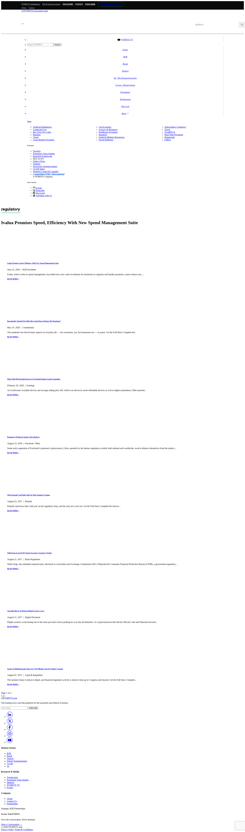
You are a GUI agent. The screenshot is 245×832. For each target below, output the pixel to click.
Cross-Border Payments (43, 140)
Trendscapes (125, 99)
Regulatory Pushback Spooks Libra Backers (23, 437)
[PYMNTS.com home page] (35, 11)
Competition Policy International (48, 174)
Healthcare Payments (108, 132)
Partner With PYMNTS (111, 4)
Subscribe (40, 190)
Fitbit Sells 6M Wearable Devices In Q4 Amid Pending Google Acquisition (33, 379)
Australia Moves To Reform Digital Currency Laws (25, 611)
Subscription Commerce (175, 127)
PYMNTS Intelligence (31, 4)
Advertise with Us (44, 195)
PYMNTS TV (127, 40)
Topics (29, 121)
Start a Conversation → (11, 824)
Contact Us (12, 801)
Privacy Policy (7, 829)
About (24, 8)
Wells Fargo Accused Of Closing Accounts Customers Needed (29, 553)
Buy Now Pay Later (42, 132)
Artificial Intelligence (42, 127)
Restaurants (169, 137)
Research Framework (42, 156)
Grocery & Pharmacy (108, 129)
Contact (31, 8)
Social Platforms (106, 140)
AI (8, 766)
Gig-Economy (105, 127)
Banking (37, 134)
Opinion (36, 164)
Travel (167, 129)
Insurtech (103, 134)
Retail (125, 64)
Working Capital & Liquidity (46, 171)
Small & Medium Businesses (111, 137)
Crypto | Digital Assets (125, 85)
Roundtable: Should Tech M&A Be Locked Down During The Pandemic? (34, 321)
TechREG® (169, 132)
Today (125, 50)
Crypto (10, 763)
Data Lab (125, 106)
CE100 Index (39, 169)
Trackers (37, 151)
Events (79, 4)
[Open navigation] (23, 23)
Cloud (35, 137)
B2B (125, 57)
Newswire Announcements (45, 166)
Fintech (125, 71)
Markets (10, 782)
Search (57, 45)
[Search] (241, 25)
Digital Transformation (17, 761)
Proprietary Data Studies (44, 153)
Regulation (125, 92)
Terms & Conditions (24, 829)
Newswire (68, 4)
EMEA (167, 140)
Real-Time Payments (173, 134)
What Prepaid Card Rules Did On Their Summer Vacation (28, 495)
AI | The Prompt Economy (125, 78)
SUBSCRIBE (90, 4)
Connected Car (39, 129)
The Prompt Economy (51, 4)
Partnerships (12, 804)
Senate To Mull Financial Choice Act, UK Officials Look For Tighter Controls (35, 669)
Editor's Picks (39, 161)
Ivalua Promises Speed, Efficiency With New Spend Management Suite (33, 263)
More (124, 113)
